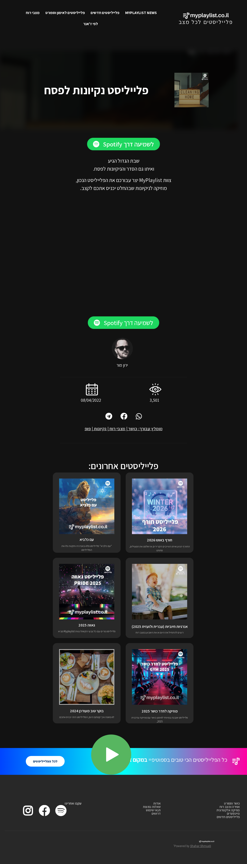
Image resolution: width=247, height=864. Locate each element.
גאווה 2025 (86, 625)
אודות (157, 803)
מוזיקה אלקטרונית (228, 810)
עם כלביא (87, 539)
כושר (132, 428)
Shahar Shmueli (200, 846)
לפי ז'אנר (90, 23)
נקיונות (100, 428)
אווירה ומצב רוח (230, 807)
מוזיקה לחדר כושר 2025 (160, 711)
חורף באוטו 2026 (159, 540)
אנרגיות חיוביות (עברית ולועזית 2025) (160, 626)
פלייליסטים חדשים (105, 12)
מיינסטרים (233, 813)
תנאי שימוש (153, 810)
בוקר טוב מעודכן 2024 (87, 710)
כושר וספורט (232, 803)
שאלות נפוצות (152, 807)
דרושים (156, 813)
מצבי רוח (33, 12)
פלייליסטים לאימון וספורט (65, 12)
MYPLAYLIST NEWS (141, 12)
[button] (123, 144)
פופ (88, 428)
